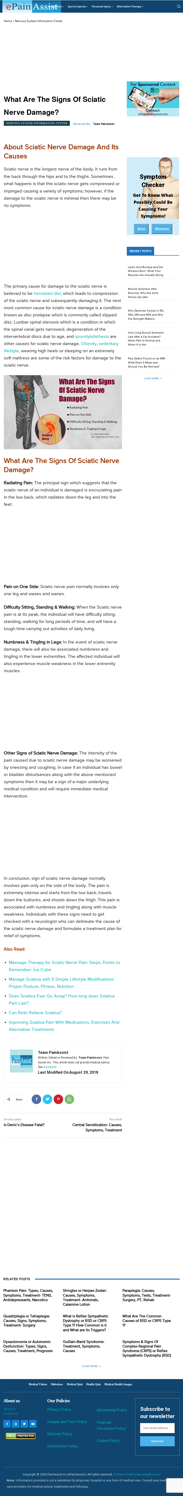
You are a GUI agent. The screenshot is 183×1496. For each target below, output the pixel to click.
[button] (179, 6)
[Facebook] (36, 1099)
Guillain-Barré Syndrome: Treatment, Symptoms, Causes (83, 1346)
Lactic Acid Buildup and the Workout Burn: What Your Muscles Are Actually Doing (145, 271)
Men (141, 228)
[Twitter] (47, 1099)
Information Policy (62, 1446)
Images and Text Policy (67, 1421)
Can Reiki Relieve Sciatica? (35, 1013)
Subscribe (157, 1441)
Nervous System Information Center (38, 21)
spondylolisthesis (92, 336)
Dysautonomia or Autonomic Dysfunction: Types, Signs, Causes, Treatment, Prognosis (28, 1346)
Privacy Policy (59, 1409)
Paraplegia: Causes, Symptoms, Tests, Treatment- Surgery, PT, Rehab (146, 1295)
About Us (9, 1409)
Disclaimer (138, 1474)
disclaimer (50, 1067)
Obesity (89, 343)
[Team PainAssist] (21, 1063)
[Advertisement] (63, 59)
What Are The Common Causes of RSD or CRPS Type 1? (146, 1320)
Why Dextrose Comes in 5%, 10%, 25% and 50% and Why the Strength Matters (146, 314)
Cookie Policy (108, 1440)
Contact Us (10, 1413)
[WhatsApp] (69, 1099)
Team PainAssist (103, 124)
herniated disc (48, 293)
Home (8, 21)
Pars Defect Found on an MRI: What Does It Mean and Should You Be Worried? (147, 362)
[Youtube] (33, 1423)
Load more (151, 378)
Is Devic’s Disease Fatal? (24, 1125)
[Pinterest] (58, 1099)
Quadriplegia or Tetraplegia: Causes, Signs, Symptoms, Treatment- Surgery (26, 1320)
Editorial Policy (59, 1434)
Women (162, 228)
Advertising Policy (112, 1410)
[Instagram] (15, 1423)
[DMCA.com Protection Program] (19, 1438)
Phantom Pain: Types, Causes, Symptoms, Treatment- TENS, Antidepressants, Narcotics (28, 1295)
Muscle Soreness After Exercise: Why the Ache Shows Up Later (143, 293)
